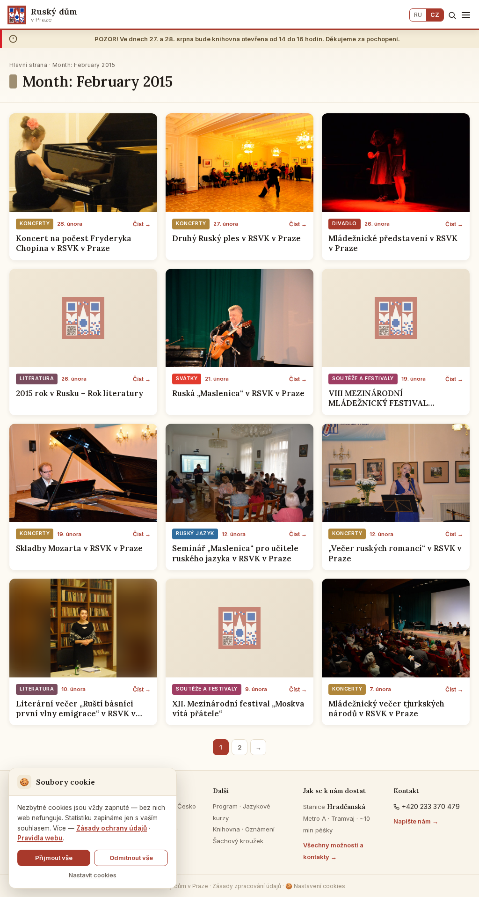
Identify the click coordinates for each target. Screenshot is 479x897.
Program (225, 806)
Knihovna (226, 829)
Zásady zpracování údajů (246, 886)
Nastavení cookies (315, 886)
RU (418, 14)
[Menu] (466, 15)
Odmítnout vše (131, 857)
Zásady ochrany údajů (111, 828)
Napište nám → (415, 821)
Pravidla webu (40, 838)
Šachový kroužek (238, 841)
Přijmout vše (54, 857)
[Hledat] (452, 15)
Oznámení (260, 829)
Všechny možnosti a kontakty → (333, 850)
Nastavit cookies (92, 875)
